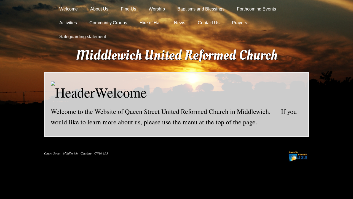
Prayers (239, 22)
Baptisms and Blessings (200, 9)
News (179, 22)
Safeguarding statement (82, 36)
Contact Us (209, 22)
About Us (99, 9)
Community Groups (108, 22)
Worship (157, 9)
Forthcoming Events (256, 9)
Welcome (68, 9)
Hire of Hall (151, 22)
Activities (68, 22)
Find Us (128, 9)
